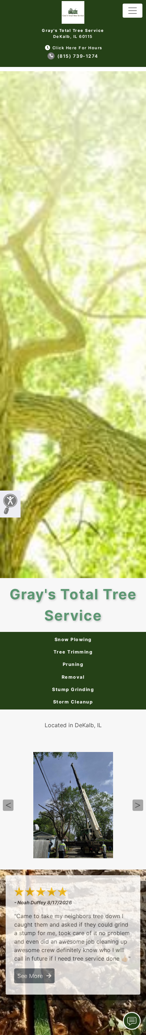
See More (31, 975)
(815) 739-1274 (77, 56)
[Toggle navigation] (132, 11)
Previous (8, 805)
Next (138, 805)
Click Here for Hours (77, 47)
